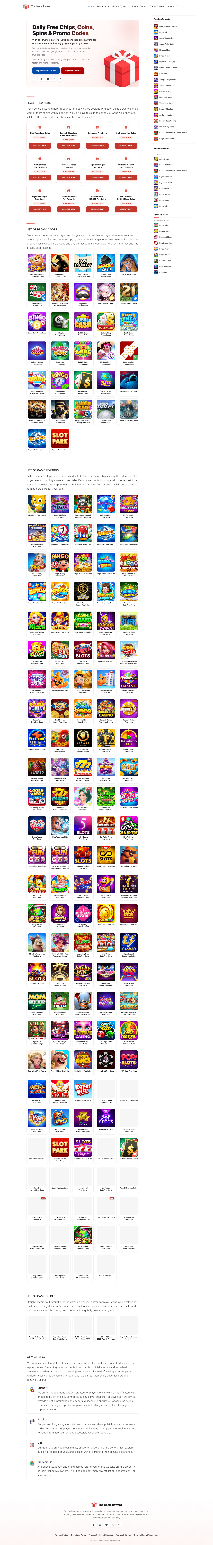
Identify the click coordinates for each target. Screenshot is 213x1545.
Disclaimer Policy (78, 1535)
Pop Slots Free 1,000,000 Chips (40, 166)
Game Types (119, 6)
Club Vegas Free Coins (40, 133)
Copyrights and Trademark (146, 1535)
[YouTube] (47, 78)
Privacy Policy (61, 1535)
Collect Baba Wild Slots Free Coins (126, 166)
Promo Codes (139, 6)
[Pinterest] (60, 78)
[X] (41, 78)
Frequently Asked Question (101, 1535)
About (170, 6)
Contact (181, 6)
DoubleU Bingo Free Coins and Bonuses (68, 134)
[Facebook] (34, 78)
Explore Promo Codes (46, 70)
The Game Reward (41, 6)
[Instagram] (54, 78)
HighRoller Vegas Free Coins (68, 166)
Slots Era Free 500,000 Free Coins (97, 197)
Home (90, 6)
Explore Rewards (73, 70)
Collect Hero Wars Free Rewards (69, 197)
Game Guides (157, 6)
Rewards (101, 6)
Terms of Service (123, 1535)
